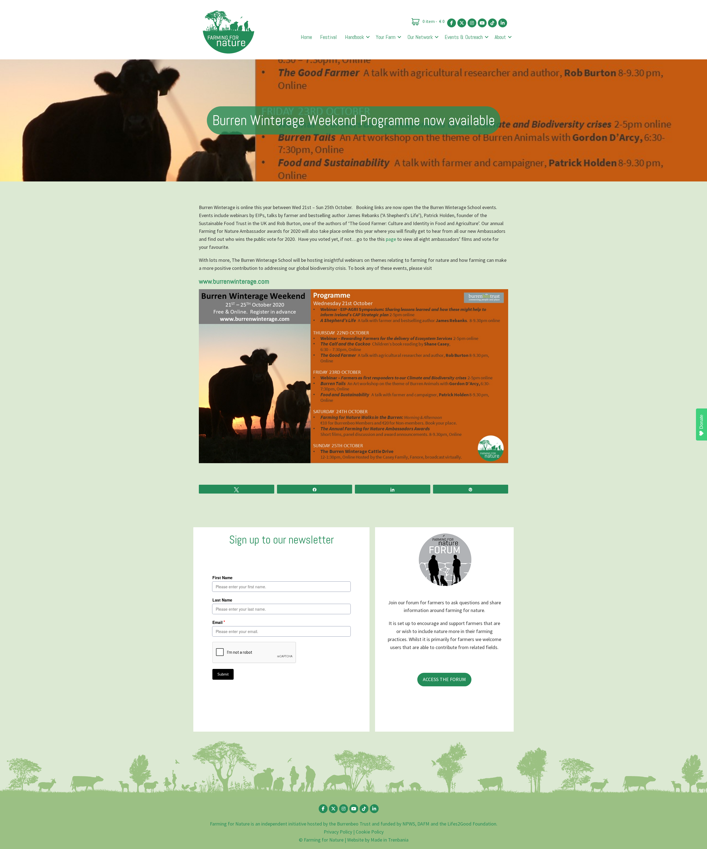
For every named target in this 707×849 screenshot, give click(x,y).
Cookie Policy (370, 832)
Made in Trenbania (389, 840)
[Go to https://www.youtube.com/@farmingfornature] (482, 23)
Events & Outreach (464, 37)
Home (306, 37)
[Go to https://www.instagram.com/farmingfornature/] (472, 23)
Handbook (354, 37)
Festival (328, 37)
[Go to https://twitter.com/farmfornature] (461, 23)
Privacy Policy (338, 832)
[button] (368, 37)
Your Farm (385, 37)
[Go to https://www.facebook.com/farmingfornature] (451, 23)
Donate (701, 422)
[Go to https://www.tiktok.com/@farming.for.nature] (492, 23)
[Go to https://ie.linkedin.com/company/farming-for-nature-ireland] (502, 23)
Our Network (420, 37)
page (391, 239)
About (500, 37)
